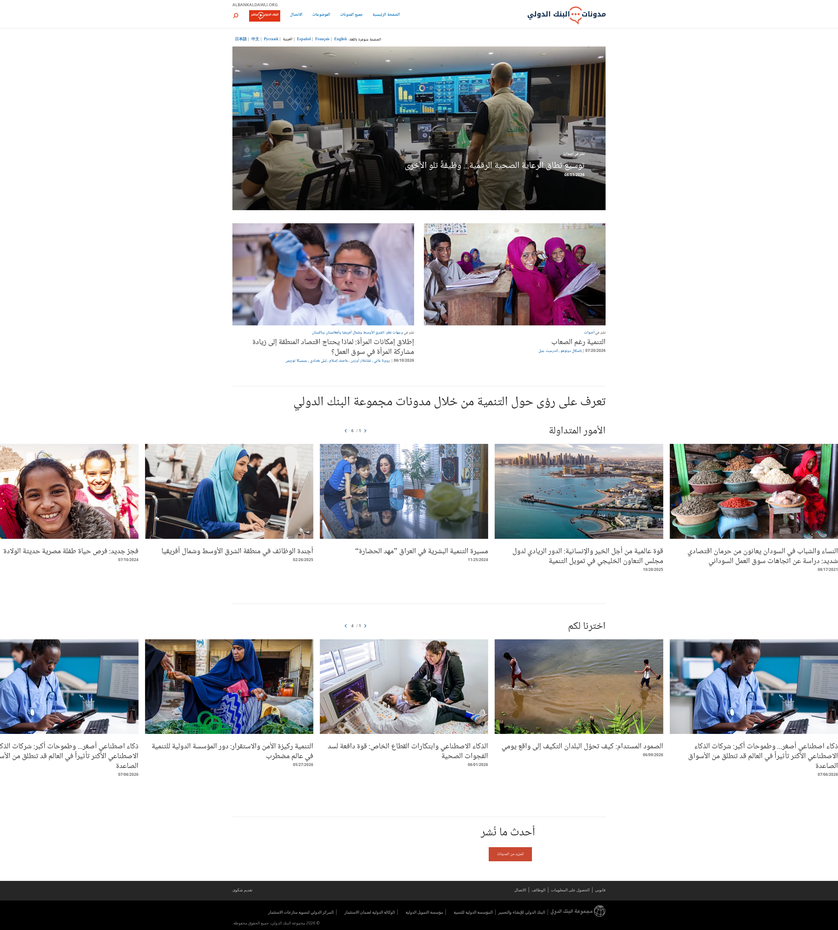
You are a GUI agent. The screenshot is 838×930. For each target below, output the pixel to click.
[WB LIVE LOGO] (264, 16)
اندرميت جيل (548, 351)
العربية (287, 39)
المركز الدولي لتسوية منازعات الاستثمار (301, 912)
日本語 (241, 39)
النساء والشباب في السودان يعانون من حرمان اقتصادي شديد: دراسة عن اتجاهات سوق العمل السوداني (762, 556)
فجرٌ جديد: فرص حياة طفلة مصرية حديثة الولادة (70, 551)
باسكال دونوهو (571, 351)
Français (322, 39)
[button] (235, 15)
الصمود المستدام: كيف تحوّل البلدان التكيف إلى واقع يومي (582, 746)
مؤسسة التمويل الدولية (424, 912)
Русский (271, 39)
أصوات (568, 154)
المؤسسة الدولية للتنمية (473, 912)
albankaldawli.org (255, 5)
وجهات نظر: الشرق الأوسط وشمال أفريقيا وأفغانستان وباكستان (357, 333)
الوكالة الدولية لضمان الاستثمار (369, 912)
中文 (255, 39)
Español (304, 39)
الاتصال (296, 15)
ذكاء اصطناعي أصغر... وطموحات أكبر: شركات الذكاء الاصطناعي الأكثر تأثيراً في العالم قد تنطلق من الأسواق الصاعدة (763, 756)
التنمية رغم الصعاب (578, 342)
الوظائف (538, 890)
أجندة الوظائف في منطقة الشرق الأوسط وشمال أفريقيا (237, 551)
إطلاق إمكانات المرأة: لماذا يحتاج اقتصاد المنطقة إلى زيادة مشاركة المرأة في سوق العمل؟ (333, 347)
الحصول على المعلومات (570, 890)
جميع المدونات (351, 15)
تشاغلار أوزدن (361, 360)
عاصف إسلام (338, 360)
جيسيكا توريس (296, 360)
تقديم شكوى (242, 890)
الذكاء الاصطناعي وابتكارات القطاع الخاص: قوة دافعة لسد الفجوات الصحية (408, 751)
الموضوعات (321, 15)
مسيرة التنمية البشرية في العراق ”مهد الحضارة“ (421, 551)
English (340, 39)
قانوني (600, 890)
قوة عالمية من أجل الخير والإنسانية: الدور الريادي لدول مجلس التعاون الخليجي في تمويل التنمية (587, 556)
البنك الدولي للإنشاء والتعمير (521, 912)
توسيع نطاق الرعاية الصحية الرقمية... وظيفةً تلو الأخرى (495, 166)
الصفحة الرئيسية (386, 15)
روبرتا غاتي (382, 360)
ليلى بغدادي (318, 360)
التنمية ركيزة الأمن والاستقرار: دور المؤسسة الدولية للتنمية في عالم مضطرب (232, 751)
